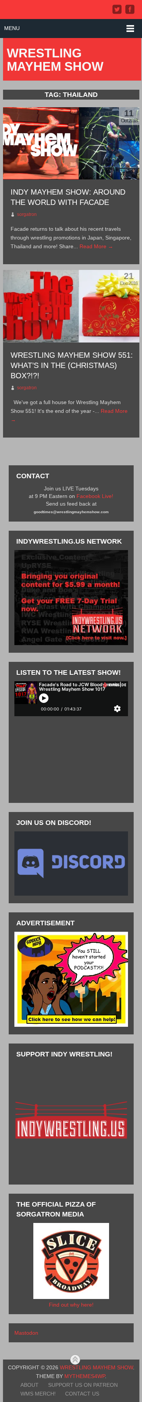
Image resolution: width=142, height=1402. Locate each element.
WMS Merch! (38, 1394)
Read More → (96, 246)
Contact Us (82, 1394)
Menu (12, 28)
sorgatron (27, 214)
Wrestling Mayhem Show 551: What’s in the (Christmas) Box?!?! (72, 365)
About (29, 1385)
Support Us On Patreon (83, 1385)
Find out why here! (71, 1305)
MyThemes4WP (84, 1376)
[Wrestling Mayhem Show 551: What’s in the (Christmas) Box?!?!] (71, 306)
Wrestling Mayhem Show (55, 59)
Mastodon (26, 1333)
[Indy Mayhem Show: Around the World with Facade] (71, 143)
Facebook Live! (94, 496)
